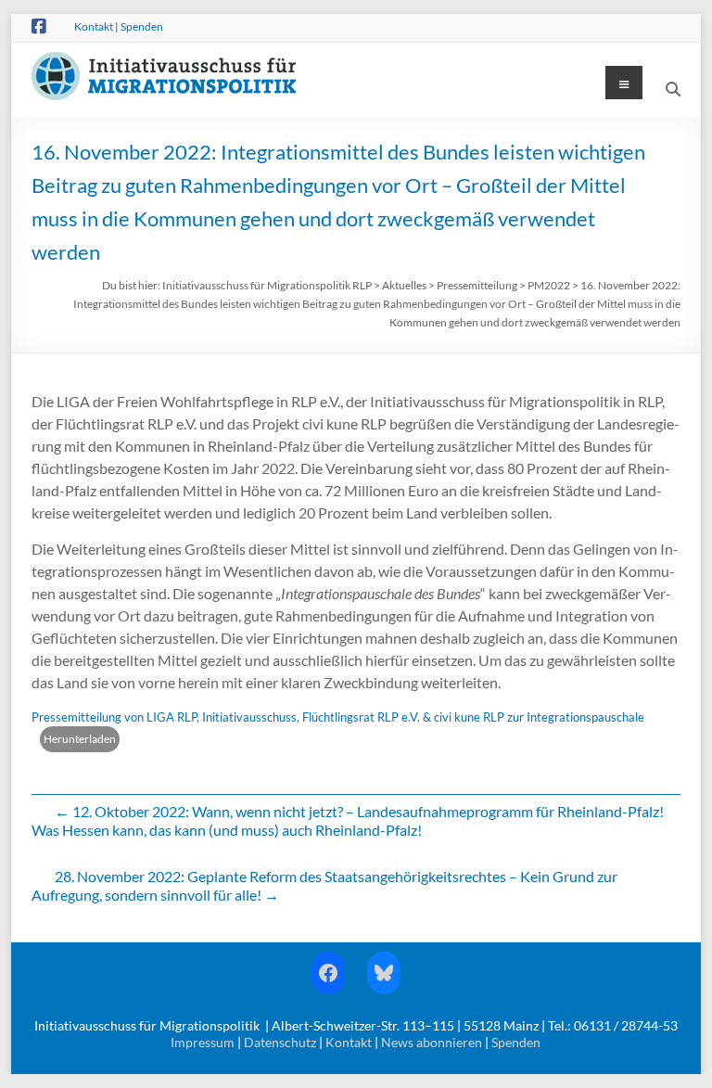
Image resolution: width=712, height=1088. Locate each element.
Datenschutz (280, 1042)
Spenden (142, 26)
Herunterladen (80, 739)
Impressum (203, 1042)
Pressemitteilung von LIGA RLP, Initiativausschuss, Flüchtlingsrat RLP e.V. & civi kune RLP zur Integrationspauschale (338, 717)
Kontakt (93, 26)
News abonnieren (431, 1042)
